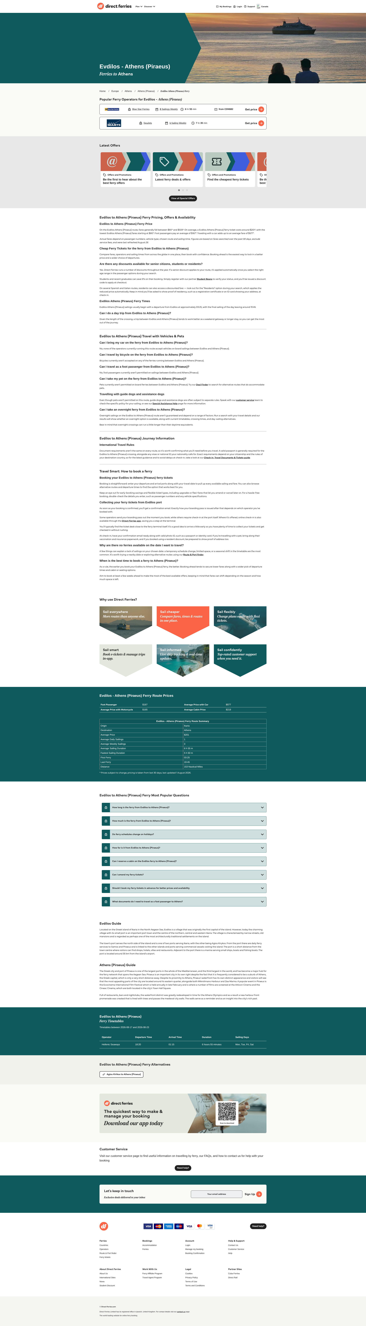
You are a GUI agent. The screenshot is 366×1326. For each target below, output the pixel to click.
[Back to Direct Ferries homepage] (114, 6)
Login (187, 1245)
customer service (245, 400)
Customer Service (236, 1249)
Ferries (145, 1249)
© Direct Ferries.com (108, 1307)
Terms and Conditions (195, 1285)
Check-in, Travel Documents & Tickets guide (227, 458)
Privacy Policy (191, 1277)
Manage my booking (194, 1249)
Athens (128, 91)
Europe (115, 91)
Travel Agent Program (152, 1277)
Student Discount (107, 1285)
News (102, 1281)
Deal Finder (202, 385)
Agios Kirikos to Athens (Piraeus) (124, 1074)
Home (103, 91)
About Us (104, 1273)
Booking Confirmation (194, 1253)
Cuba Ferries (234, 1273)
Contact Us (233, 1245)
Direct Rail (232, 1277)
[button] (184, 807)
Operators (104, 1249)
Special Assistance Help (164, 403)
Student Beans (204, 279)
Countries (104, 1245)
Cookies (189, 1273)
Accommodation (149, 1245)
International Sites (108, 1277)
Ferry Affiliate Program (152, 1273)
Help (230, 1253)
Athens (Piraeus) (146, 91)
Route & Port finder (193, 555)
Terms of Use (191, 1281)
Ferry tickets (105, 1257)
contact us (181, 1312)
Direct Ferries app (131, 521)
